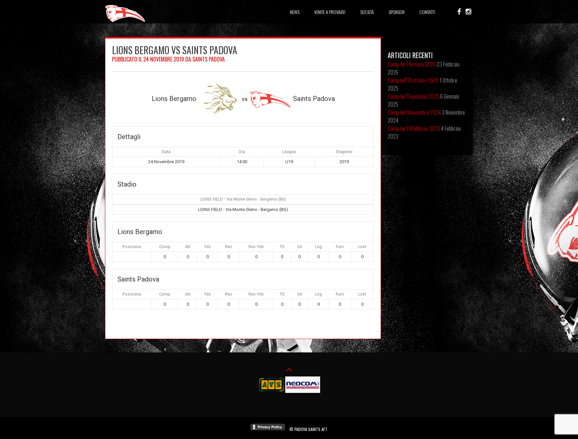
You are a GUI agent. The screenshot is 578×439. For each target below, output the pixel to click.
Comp (164, 246)
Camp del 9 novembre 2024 (414, 112)
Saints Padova (208, 59)
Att (188, 246)
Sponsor (397, 11)
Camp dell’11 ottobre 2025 (413, 80)
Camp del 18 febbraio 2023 (414, 128)
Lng (318, 246)
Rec (228, 246)
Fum (340, 246)
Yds (207, 246)
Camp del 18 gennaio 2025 (413, 96)
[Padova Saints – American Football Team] (125, 21)
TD (282, 246)
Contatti (427, 11)
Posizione (131, 246)
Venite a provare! (330, 11)
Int (299, 246)
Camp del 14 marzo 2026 (412, 64)
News (294, 11)
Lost (362, 246)
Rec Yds (256, 246)
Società (367, 11)
